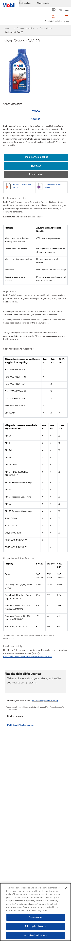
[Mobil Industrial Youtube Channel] (54, 10)
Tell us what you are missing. (45, 700)
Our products (46, 28)
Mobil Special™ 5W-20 (13, 32)
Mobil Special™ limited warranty (20, 725)
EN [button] (66, 10)
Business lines (25, 3)
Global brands (43, 3)
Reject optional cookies (35, 926)
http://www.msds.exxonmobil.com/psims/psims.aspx (27, 656)
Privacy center (35, 917)
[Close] (65, 888)
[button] (66, 18)
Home (6, 28)
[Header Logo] (9, 3)
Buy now (36, 166)
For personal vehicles (26, 28)
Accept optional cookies (35, 935)
